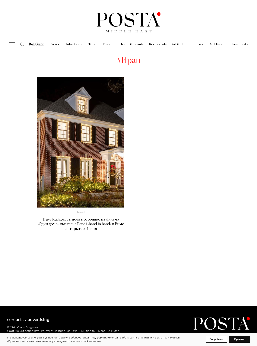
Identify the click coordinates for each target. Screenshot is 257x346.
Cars (200, 44)
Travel (92, 44)
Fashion (108, 44)
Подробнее (216, 339)
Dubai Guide (74, 44)
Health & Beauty (131, 44)
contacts (15, 319)
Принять (239, 339)
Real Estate (217, 44)
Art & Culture (182, 44)
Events (54, 44)
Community (239, 44)
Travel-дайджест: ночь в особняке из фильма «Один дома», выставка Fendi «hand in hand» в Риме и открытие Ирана (80, 224)
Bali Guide (36, 44)
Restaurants (158, 44)
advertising (38, 319)
